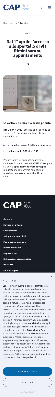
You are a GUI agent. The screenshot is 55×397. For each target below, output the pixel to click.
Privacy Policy (33, 330)
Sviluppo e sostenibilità (14, 236)
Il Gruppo (7, 219)
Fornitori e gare (10, 270)
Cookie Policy (34, 323)
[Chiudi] (52, 276)
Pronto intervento (12, 247)
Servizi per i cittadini (13, 224)
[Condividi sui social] (27, 64)
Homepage (8, 23)
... (16, 23)
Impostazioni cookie (27, 392)
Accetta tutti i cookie (27, 371)
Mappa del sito (10, 253)
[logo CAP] (17, 205)
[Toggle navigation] (49, 7)
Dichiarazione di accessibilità (17, 258)
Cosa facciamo (10, 230)
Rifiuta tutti (27, 382)
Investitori (8, 264)
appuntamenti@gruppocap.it (30, 166)
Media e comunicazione (14, 241)
